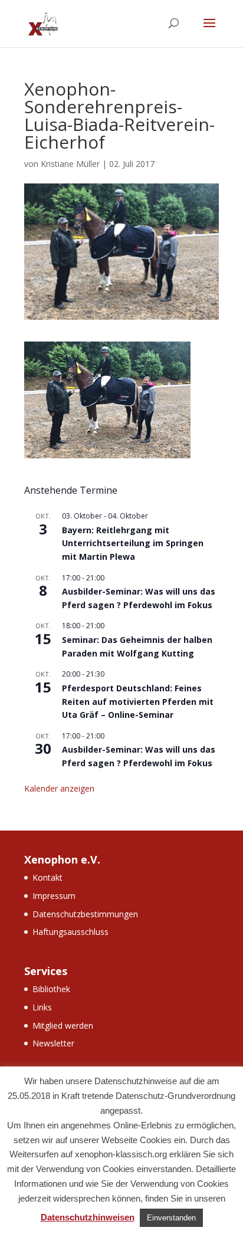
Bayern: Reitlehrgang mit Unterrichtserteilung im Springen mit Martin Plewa (132, 543)
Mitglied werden (62, 1025)
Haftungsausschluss (70, 931)
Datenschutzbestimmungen (85, 914)
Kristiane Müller (70, 163)
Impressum (53, 895)
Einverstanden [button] (171, 1217)
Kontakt (47, 877)
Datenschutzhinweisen (87, 1217)
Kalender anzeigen (59, 788)
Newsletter (53, 1043)
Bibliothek (51, 989)
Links (42, 1007)
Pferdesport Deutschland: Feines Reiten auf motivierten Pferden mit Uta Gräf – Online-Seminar (138, 701)
